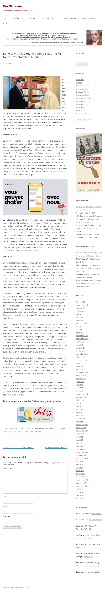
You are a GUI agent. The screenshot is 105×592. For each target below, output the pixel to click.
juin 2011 (79, 385)
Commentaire (9, 468)
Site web (6, 516)
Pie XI (12, 431)
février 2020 (80, 302)
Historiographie (82, 89)
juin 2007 (79, 492)
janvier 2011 (80, 391)
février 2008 (80, 474)
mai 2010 (79, 406)
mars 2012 (80, 366)
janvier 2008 (80, 477)
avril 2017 (79, 329)
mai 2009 (79, 440)
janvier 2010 (80, 418)
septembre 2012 (82, 360)
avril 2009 (79, 443)
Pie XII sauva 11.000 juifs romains (18, 447)
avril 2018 (79, 317)
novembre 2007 (82, 480)
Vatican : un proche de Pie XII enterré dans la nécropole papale (88, 268)
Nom (6, 496)
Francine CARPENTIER (84, 280)
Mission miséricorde (91, 566)
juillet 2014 (80, 357)
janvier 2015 (80, 351)
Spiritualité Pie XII (83, 113)
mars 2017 (80, 332)
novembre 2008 (82, 452)
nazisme (6, 431)
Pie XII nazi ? (32, 18)
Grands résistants (83, 86)
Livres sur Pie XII (82, 92)
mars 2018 (80, 320)
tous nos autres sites (92, 572)
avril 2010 (79, 409)
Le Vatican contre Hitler (56, 447)
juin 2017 (79, 326)
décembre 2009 (82, 421)
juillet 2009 (80, 434)
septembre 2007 (82, 486)
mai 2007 (79, 495)
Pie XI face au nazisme (84, 98)
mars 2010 (80, 412)
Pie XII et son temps (69, 18)
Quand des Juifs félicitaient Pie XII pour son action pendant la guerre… (88, 228)
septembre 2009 (82, 431)
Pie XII (17, 431)
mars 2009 (80, 446)
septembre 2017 (82, 323)
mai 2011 (79, 388)
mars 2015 (80, 348)
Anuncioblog (88, 556)
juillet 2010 (80, 400)
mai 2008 (79, 464)
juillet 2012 (80, 363)
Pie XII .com (12, 6)
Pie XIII (88, 529)
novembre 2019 (82, 305)
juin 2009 (79, 437)
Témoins (6, 24)
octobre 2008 (81, 455)
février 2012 (80, 369)
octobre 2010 (81, 397)
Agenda (79, 83)
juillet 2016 (80, 342)
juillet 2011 (80, 382)
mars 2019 (80, 308)
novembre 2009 (82, 424)
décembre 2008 (82, 449)
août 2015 (80, 345)
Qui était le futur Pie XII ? (85, 213)
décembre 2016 (82, 335)
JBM (39, 431)
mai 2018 (79, 314)
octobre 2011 (81, 378)
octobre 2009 (81, 428)
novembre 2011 (82, 375)
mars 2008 (80, 471)
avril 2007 (79, 498)
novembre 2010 (82, 394)
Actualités (31, 428)
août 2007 (80, 489)
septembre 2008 (82, 458)
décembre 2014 (82, 354)
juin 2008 (79, 461)
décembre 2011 (82, 372)
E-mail (6, 506)
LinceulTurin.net (95, 520)
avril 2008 (79, 467)
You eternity (97, 513)
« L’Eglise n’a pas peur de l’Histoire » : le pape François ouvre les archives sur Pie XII (89, 219)
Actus (5, 18)
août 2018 (80, 311)
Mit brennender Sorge (56, 428)
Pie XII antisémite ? (49, 18)
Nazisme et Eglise (89, 18)
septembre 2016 (82, 339)
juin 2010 (79, 403)
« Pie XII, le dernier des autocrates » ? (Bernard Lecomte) (88, 283)
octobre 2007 (81, 483)
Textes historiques (83, 119)
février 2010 (80, 415)
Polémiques (18, 18)
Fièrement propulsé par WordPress (15, 587)
